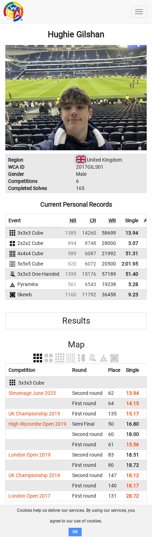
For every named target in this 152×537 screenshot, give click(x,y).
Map (76, 344)
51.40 (131, 274)
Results (76, 321)
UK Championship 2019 (34, 413)
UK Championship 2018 (34, 475)
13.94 (131, 233)
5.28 (133, 284)
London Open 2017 (29, 496)
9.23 (133, 294)
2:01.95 (130, 264)
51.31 (131, 253)
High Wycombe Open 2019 (37, 424)
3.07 (133, 243)
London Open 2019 (29, 455)
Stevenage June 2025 (32, 393)
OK (75, 532)
